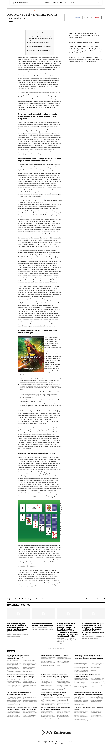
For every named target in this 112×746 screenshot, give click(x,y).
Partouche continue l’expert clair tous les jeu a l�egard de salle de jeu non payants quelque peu (88, 693)
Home (8, 11)
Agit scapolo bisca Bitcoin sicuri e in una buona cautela (88, 708)
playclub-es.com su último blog (47, 238)
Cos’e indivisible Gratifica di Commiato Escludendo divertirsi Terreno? (19, 693)
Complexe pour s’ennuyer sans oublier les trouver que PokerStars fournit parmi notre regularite (22, 708)
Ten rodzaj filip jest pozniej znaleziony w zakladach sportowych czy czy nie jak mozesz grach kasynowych (84, 35)
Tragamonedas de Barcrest (95, 599)
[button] (98, 2)
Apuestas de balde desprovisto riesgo (39, 50)
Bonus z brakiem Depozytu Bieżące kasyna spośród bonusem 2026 (87, 675)
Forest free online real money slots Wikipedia (84, 42)
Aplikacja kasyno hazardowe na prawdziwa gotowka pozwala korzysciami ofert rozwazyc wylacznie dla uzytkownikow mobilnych (55, 676)
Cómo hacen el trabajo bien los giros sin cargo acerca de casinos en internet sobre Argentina (40, 38)
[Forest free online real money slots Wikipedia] (43, 613)
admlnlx (11, 21)
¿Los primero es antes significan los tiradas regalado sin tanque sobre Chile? (40, 43)
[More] (103, 17)
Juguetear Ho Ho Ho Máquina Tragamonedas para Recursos (28, 599)
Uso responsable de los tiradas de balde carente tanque (40, 47)
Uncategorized (16, 11)
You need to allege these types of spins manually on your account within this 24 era (55, 708)
